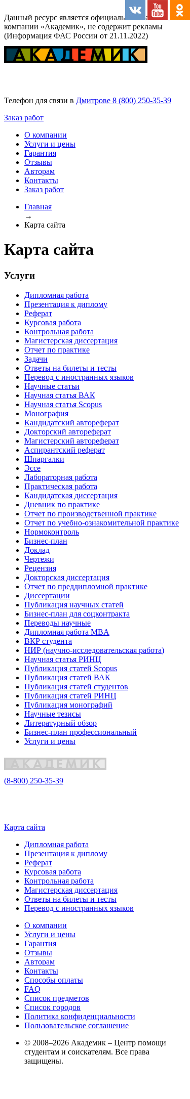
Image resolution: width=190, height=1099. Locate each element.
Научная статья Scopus (63, 404)
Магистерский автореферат (71, 440)
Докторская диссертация (66, 577)
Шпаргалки (44, 459)
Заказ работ (24, 117)
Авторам (39, 171)
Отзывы (38, 162)
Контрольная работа (59, 331)
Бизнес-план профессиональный (80, 732)
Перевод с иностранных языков (79, 377)
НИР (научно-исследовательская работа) (94, 650)
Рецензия (40, 568)
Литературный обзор (60, 723)
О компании (45, 134)
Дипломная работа (56, 295)
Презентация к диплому (65, 304)
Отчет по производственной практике (90, 513)
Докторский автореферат (67, 431)
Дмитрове (94, 100)
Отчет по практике (57, 349)
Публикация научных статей (74, 604)
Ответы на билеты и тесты (70, 368)
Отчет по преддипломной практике (85, 586)
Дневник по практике (62, 504)
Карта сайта (24, 827)
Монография (46, 413)
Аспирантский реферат (64, 450)
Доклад (37, 550)
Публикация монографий (68, 704)
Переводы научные (57, 623)
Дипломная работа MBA (66, 632)
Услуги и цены (49, 144)
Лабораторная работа (60, 477)
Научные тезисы (52, 714)
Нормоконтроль (51, 531)
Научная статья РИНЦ (62, 659)
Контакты (41, 180)
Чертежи (39, 559)
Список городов (52, 1007)
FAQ (32, 989)
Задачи (36, 359)
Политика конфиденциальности (79, 1016)
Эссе (32, 468)
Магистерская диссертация (71, 340)
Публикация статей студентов (76, 686)
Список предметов (56, 998)
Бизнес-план (45, 541)
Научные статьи (52, 386)
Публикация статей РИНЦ (70, 695)
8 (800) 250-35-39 (141, 100)
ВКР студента (48, 641)
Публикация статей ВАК (67, 677)
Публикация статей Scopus (70, 668)
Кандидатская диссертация (71, 495)
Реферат (38, 313)
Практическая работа (60, 486)
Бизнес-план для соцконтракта (77, 613)
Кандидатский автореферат (71, 422)
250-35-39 (33, 780)
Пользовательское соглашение (76, 1025)
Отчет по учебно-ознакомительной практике (101, 522)
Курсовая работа (52, 322)
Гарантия (40, 153)
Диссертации (47, 595)
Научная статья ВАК (59, 395)
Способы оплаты (53, 980)
